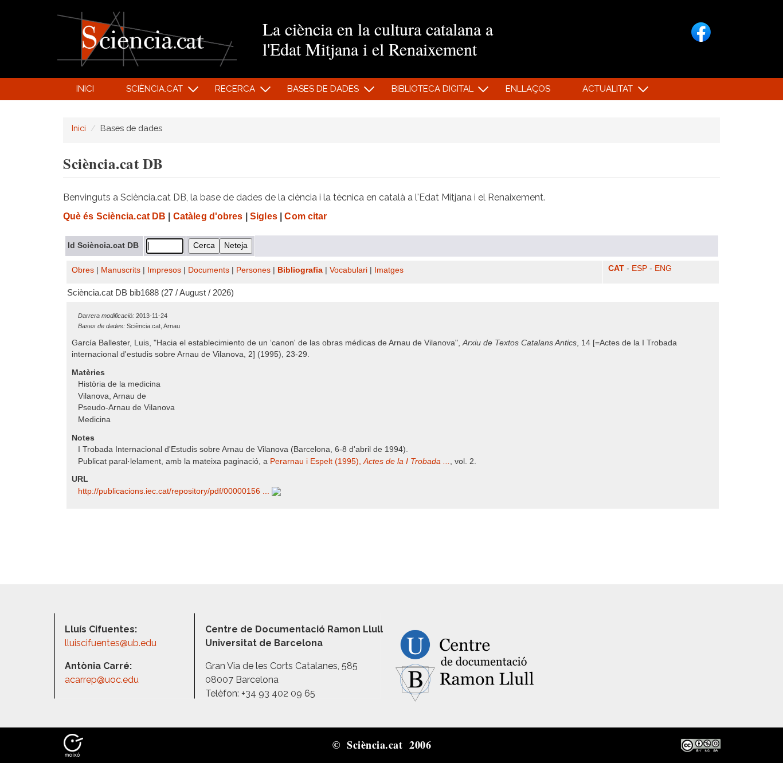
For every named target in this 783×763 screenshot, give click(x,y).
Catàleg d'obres (208, 216)
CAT (616, 268)
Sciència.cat (148, 92)
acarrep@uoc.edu (102, 679)
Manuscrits (120, 270)
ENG (663, 268)
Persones (253, 270)
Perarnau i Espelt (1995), (360, 461)
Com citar (305, 216)
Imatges (389, 270)
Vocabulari (348, 270)
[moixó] (73, 744)
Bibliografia (300, 270)
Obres (83, 270)
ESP (639, 268)
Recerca (229, 92)
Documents (208, 270)
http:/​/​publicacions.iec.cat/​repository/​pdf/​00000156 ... (175, 491)
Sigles (263, 216)
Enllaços (528, 89)
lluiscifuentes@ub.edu (112, 643)
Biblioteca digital (425, 92)
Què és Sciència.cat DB (114, 216)
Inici (85, 89)
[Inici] (147, 38)
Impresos (164, 270)
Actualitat (601, 92)
